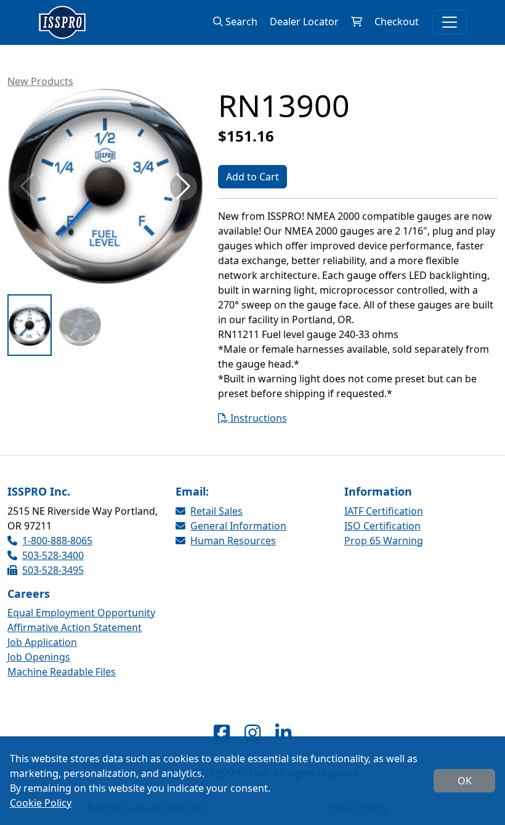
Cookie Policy (40, 803)
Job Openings (38, 657)
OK (465, 780)
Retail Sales (216, 511)
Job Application (42, 642)
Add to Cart (252, 176)
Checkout (396, 21)
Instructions (257, 418)
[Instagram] (252, 732)
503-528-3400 (53, 555)
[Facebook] (222, 732)
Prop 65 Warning (383, 540)
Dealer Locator (304, 21)
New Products (40, 81)
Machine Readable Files (61, 671)
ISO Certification (382, 526)
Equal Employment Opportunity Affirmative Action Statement (81, 620)
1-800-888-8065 (57, 540)
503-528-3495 (53, 570)
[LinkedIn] (283, 732)
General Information (238, 526)
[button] (183, 186)
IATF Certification (383, 511)
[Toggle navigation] (449, 22)
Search (240, 21)
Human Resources (233, 540)
